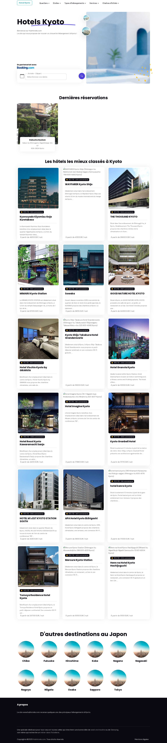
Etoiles (56, 3)
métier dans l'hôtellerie (49, 732)
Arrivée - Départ (34, 73)
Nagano (118, 661)
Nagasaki (141, 661)
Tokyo (118, 689)
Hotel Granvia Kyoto (122, 367)
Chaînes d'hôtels (109, 3)
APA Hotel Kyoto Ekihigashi (81, 518)
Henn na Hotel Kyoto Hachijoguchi (122, 564)
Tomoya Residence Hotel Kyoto (35, 596)
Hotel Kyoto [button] (24, 3)
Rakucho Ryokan (37, 140)
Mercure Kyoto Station (78, 560)
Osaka (72, 689)
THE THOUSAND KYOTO (123, 216)
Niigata (49, 689)
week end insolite (98, 730)
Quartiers (43, 3)
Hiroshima (72, 661)
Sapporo (95, 689)
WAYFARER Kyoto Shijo (78, 184)
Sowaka (70, 293)
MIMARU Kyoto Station (33, 293)
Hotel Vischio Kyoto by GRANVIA (33, 369)
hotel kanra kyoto (121, 486)
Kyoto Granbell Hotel (123, 441)
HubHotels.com (39, 739)
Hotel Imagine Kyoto (77, 406)
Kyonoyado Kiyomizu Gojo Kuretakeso (36, 218)
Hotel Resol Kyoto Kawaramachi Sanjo (32, 443)
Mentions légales (142, 739)
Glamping (114, 730)
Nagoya (26, 689)
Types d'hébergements (74, 3)
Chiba (26, 661)
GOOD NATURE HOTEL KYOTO (127, 293)
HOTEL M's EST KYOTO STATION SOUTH (38, 520)
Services (93, 3)
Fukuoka (49, 661)
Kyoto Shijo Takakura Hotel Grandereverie (81, 336)
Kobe (95, 661)
